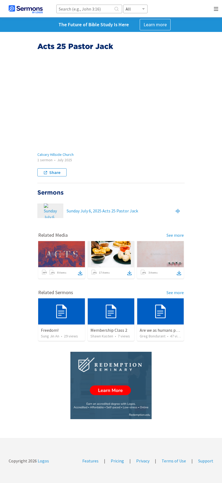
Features (90, 461)
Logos (43, 461)
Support (205, 461)
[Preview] (177, 211)
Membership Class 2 (108, 330)
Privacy (142, 461)
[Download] (80, 273)
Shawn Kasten (101, 336)
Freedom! (49, 330)
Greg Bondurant (152, 336)
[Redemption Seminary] (111, 385)
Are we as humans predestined (167, 330)
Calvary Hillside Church (55, 154)
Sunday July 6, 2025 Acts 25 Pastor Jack (102, 210)
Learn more (155, 24)
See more (175, 235)
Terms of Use (174, 461)
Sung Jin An (50, 336)
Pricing (117, 461)
